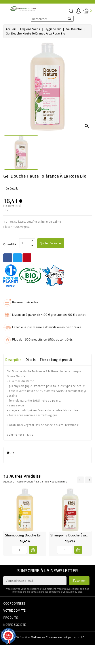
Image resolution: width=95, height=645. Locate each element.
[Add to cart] (33, 550)
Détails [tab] (31, 359)
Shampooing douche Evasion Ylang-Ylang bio (39, 535)
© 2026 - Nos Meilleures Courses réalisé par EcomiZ (47, 637)
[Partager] (7, 257)
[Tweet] (17, 257)
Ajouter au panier (51, 243)
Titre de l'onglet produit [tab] (56, 359)
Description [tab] (13, 359)
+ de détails (10, 188)
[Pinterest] (27, 257)
